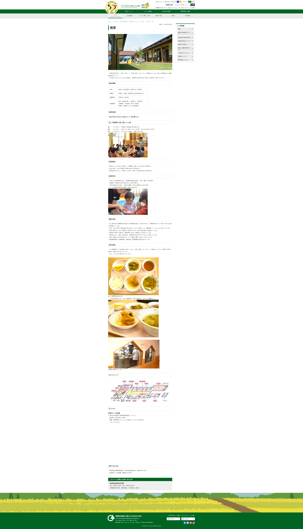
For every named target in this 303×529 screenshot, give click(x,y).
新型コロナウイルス (173, 7)
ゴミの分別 (181, 7)
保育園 (193, 7)
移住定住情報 (166, 11)
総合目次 (116, 21)
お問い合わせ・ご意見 (174, 515)
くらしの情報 (148, 11)
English (168, 1)
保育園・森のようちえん (134, 21)
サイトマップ (161, 1)
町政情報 (187, 15)
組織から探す (170, 4)
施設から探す (185, 518)
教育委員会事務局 (123, 21)
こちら (118, 422)
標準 (190, 1)
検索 (193, 4)
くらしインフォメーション (115, 15)
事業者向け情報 (185, 11)
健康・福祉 (159, 15)
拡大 (193, 1)
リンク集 (192, 515)
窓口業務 (129, 15)
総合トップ (128, 11)
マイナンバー (187, 7)
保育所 (142, 21)
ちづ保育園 (147, 21)
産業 (173, 15)
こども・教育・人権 (144, 15)
